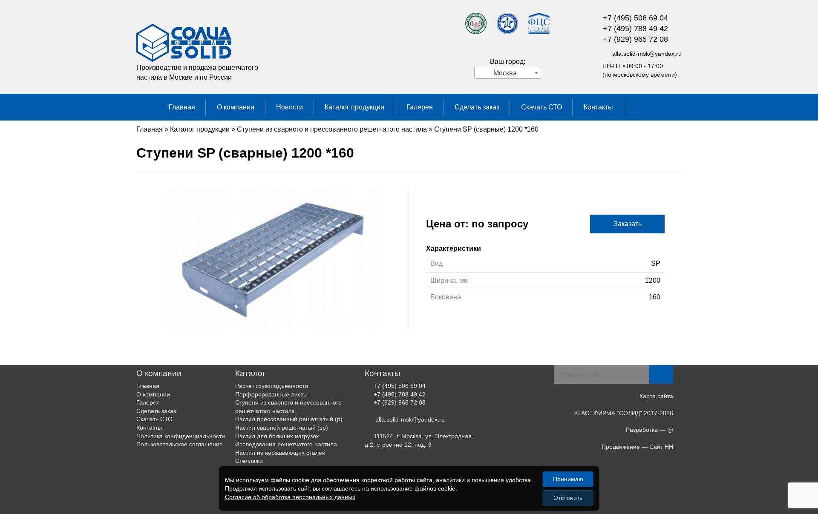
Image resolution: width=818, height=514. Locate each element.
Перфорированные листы (271, 394)
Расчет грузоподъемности (271, 385)
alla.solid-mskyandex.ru (647, 53)
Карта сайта (656, 396)
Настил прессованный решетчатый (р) (289, 419)
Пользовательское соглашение (179, 444)
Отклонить (567, 497)
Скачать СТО (541, 107)
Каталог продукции (354, 107)
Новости (289, 107)
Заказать (628, 223)
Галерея (419, 107)
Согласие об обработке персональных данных (290, 497)
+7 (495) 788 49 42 (635, 28)
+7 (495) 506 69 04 (635, 18)
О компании (235, 107)
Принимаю (568, 479)
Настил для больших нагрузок (277, 436)
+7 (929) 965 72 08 (635, 39)
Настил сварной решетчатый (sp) (281, 427)
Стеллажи (249, 460)
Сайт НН (661, 446)
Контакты (598, 107)
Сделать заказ (477, 107)
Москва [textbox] (505, 73)
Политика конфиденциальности (180, 436)
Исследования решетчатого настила (286, 444)
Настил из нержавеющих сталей (280, 452)
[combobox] (507, 73)
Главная (182, 107)
